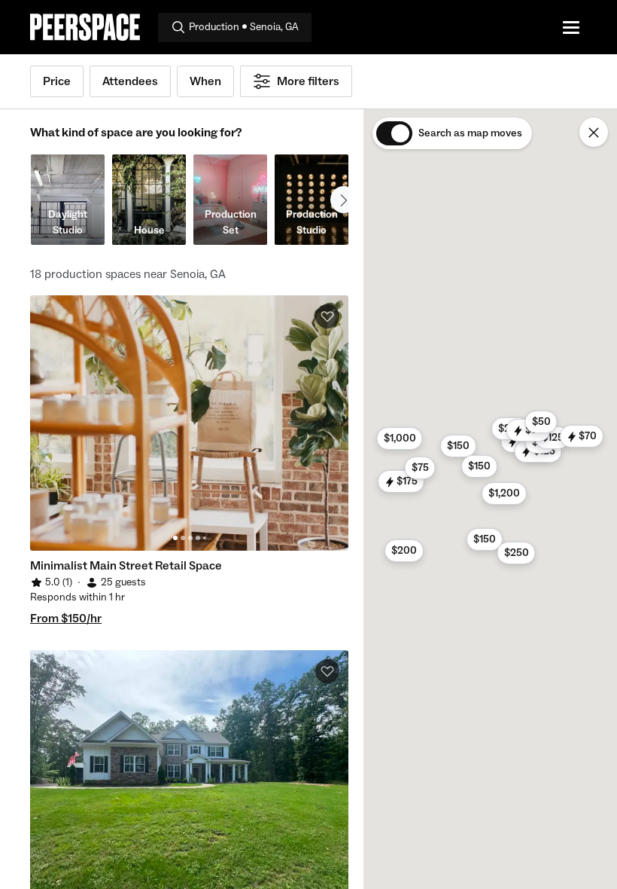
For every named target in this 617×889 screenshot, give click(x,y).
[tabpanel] (189, 423)
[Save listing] (327, 316)
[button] (485, 539)
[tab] (175, 538)
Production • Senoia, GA (244, 27)
